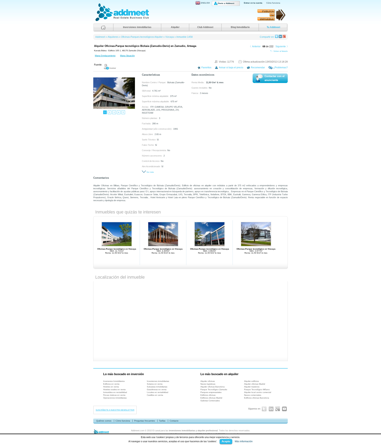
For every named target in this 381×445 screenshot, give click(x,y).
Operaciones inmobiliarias (115, 398)
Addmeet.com (137, 430)
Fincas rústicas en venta (114, 395)
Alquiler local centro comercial (257, 392)
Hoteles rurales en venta (114, 389)
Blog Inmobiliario (240, 27)
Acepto (226, 441)
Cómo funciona (273, 3)
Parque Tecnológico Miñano (257, 389)
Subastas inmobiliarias (157, 387)
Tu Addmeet (273, 27)
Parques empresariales (210, 392)
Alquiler (175, 27)
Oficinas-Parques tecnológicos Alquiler (142, 37)
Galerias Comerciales (210, 401)
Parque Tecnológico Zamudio (213, 389)
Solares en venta (155, 384)
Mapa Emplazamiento (105, 55)
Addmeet (100, 37)
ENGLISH (205, 3)
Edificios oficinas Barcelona (256, 398)
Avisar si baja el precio (231, 67)
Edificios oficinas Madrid (211, 398)
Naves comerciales (252, 395)
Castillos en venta (155, 395)
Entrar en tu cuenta (253, 3)
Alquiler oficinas (207, 381)
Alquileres (113, 37)
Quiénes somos (104, 421)
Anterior (256, 46)
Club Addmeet (205, 27)
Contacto (174, 421)
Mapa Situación (127, 55)
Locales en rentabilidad (157, 392)
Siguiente (280, 46)
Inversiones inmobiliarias (137, 27)
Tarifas (162, 421)
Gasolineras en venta (156, 389)
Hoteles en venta (111, 387)
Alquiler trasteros (251, 387)
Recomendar (258, 67)
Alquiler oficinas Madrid (254, 384)
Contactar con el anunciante (275, 78)
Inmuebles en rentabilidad (115, 392)
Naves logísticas (207, 384)
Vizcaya (169, 37)
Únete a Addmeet (226, 3)
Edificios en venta (111, 384)
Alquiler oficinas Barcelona (212, 387)
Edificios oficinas (208, 395)
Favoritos (206, 67)
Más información (244, 441)
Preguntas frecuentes (144, 421)
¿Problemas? (280, 67)
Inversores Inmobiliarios (114, 381)
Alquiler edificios (251, 381)
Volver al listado (280, 51)
